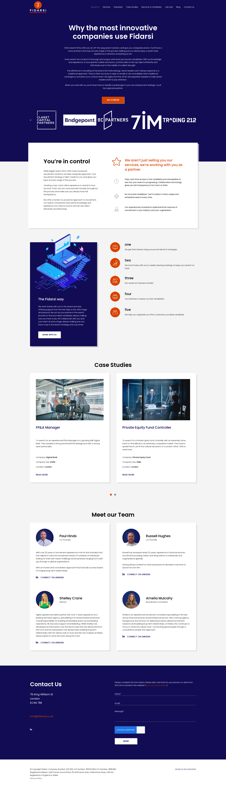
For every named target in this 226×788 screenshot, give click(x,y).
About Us (95, 7)
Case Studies (132, 7)
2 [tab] (115, 495)
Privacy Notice (36, 778)
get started (113, 100)
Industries (118, 7)
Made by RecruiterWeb (185, 769)
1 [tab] (111, 495)
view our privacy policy (156, 685)
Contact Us (189, 7)
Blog (178, 7)
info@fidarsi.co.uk (41, 716)
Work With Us (49, 334)
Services (106, 7)
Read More (42, 474)
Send (126, 741)
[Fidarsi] (38, 7)
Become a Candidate (151, 7)
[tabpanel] (69, 427)
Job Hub (169, 7)
